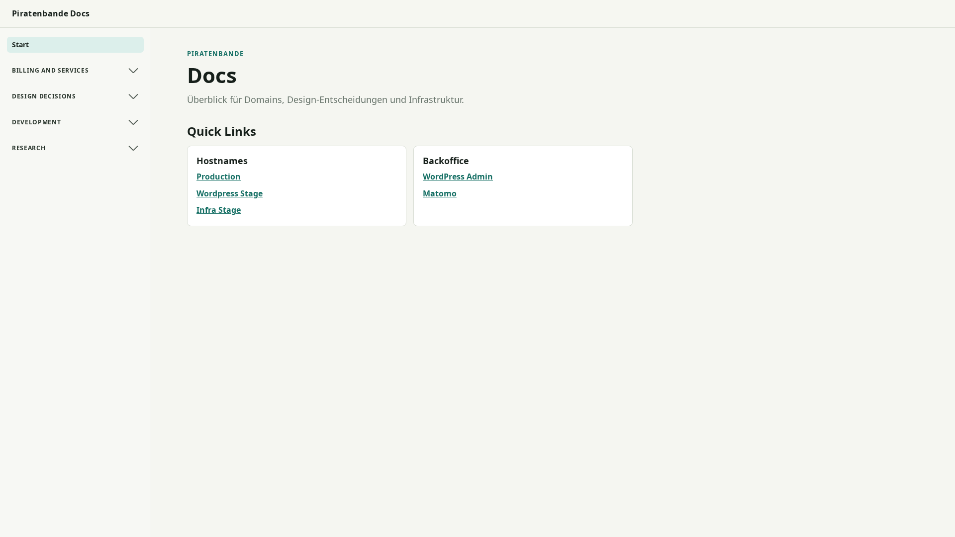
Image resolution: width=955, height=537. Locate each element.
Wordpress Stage (229, 193)
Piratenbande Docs (51, 13)
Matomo (440, 193)
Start (20, 44)
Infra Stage (218, 209)
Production (218, 176)
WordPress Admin (458, 176)
